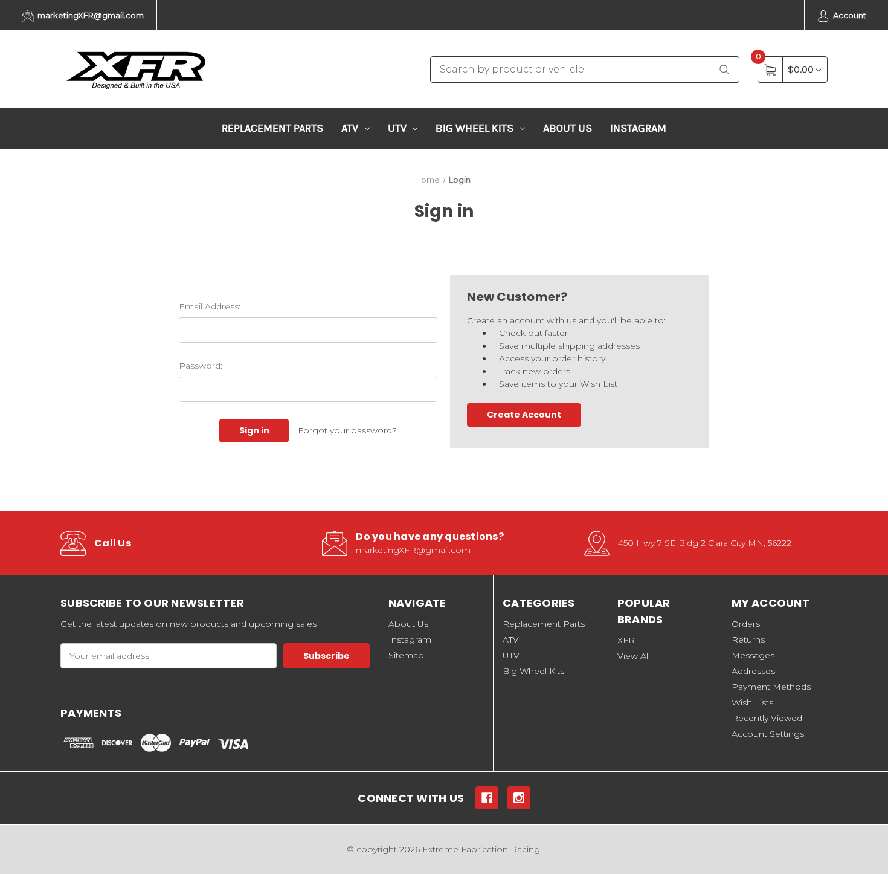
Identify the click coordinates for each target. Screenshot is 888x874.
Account (848, 15)
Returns (748, 639)
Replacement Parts (272, 128)
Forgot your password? (347, 430)
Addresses (753, 670)
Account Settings (768, 733)
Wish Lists (752, 702)
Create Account (524, 415)
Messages (753, 655)
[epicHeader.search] (724, 69)
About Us (567, 128)
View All (633, 655)
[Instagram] (518, 797)
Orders (746, 623)
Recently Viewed (767, 718)
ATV (349, 128)
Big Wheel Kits (474, 128)
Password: (200, 365)
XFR (626, 640)
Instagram (638, 128)
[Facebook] (486, 797)
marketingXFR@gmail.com (90, 15)
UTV (397, 128)
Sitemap (406, 655)
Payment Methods (771, 686)
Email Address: (209, 306)
